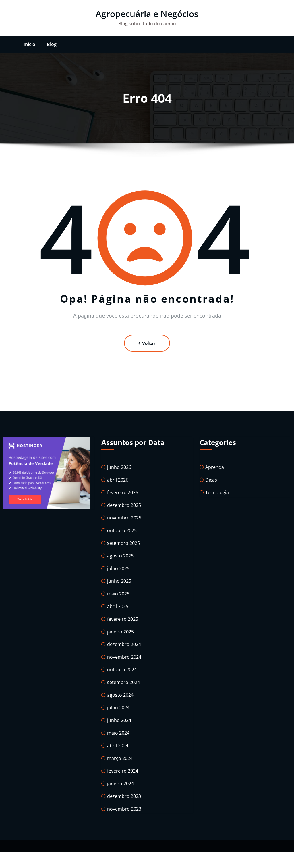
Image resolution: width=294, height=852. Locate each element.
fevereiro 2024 (122, 771)
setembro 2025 (123, 543)
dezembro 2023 (124, 796)
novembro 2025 (124, 518)
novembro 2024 (124, 657)
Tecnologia (217, 492)
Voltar (149, 343)
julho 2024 (118, 707)
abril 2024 (117, 745)
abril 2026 (117, 480)
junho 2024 (119, 720)
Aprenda (214, 467)
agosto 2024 (120, 695)
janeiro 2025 (120, 632)
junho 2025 (119, 581)
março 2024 (120, 758)
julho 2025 (118, 568)
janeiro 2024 (120, 783)
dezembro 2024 (124, 644)
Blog (52, 44)
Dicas (211, 480)
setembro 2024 (123, 682)
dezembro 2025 (124, 505)
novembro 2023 (124, 809)
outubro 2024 (122, 669)
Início (29, 44)
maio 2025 (118, 594)
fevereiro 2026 (122, 492)
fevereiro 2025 (122, 619)
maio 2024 (118, 733)
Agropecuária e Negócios (147, 14)
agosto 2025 (120, 556)
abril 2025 (117, 606)
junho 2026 (119, 467)
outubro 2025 (122, 530)
